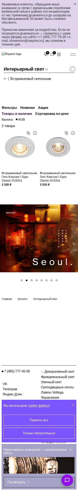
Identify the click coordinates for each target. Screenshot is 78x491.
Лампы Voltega (52, 392)
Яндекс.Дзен (12, 394)
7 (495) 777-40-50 (17, 371)
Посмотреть (16, 482)
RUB (21, 119)
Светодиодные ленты (57, 387)
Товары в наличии (17, 113)
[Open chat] (67, 480)
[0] (45, 54)
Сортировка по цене (51, 113)
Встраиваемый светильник (30, 78)
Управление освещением (50, 399)
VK (5, 384)
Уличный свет (51, 382)
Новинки (27, 107)
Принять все (39, 420)
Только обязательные (39, 433)
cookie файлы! (39, 405)
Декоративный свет (59, 371)
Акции (43, 107)
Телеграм (10, 389)
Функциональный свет (57, 377)
